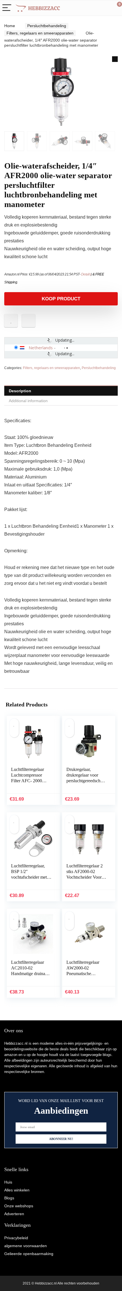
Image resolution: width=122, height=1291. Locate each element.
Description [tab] (20, 391)
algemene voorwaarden (25, 1245)
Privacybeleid (16, 1238)
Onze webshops (18, 1206)
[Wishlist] (104, 8)
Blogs (9, 1198)
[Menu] (7, 8)
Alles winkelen (17, 1190)
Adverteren (14, 1214)
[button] (115, 59)
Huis (8, 1182)
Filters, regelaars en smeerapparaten (40, 33)
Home (9, 25)
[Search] (92, 8)
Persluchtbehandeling (46, 25)
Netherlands (41, 347)
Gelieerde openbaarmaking (28, 1253)
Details (86, 274)
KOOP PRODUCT (61, 298)
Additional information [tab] (28, 400)
